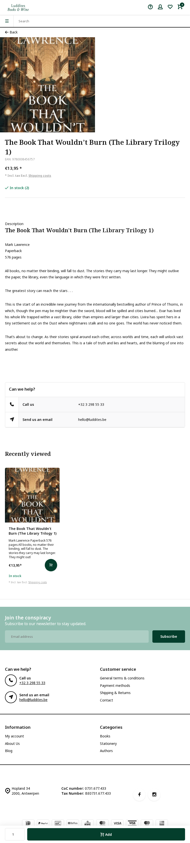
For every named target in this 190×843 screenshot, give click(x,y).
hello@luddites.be (92, 419)
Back (14, 32)
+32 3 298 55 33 (91, 404)
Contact (106, 700)
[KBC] (87, 823)
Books (105, 736)
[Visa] (117, 823)
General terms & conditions (122, 678)
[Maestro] (147, 823)
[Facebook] (139, 794)
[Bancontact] (58, 823)
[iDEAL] (28, 823)
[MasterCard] (102, 823)
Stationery (108, 743)
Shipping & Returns (115, 692)
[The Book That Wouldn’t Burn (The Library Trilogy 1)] (32, 495)
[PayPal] (43, 823)
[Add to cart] (51, 565)
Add (108, 834)
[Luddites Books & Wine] (18, 7)
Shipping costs (39, 176)
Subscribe (168, 636)
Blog (8, 750)
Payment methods (115, 685)
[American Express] (162, 823)
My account (14, 736)
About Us (12, 743)
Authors (106, 750)
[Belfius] (73, 823)
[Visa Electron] (132, 823)
